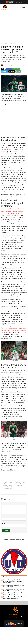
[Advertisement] (14, 27)
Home (3, 44)
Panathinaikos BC (11, 44)
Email (19, 71)
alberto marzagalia (8, 65)
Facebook (9, 68)
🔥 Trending (4, 577)
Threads (12, 71)
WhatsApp (16, 68)
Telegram (5, 71)
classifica (8, 147)
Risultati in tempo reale (14, 617)
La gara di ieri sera (7, 236)
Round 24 (8, 103)
